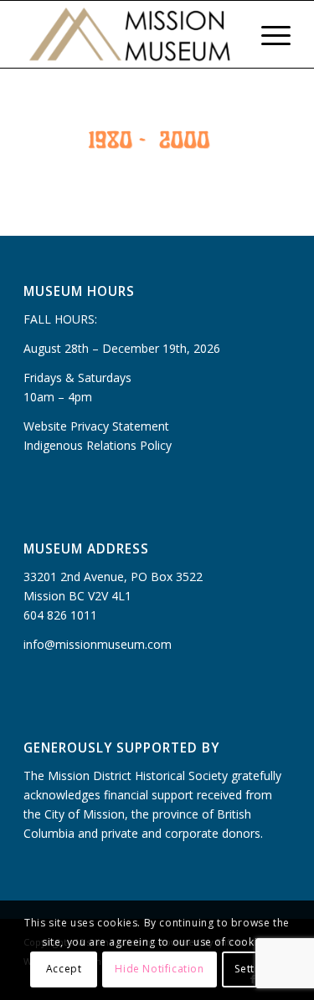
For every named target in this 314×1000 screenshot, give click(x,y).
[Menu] (268, 34)
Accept (64, 969)
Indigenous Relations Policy (97, 445)
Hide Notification (159, 969)
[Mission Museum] (130, 34)
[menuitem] (228, 34)
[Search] (228, 34)
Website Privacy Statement (96, 426)
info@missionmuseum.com (97, 644)
